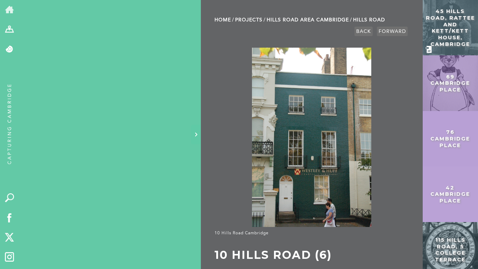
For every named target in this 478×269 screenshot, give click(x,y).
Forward (392, 31)
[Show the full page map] (9, 30)
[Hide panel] (196, 134)
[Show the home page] (9, 10)
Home (223, 20)
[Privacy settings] (9, 50)
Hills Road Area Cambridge (308, 20)
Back (363, 31)
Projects (248, 20)
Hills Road (369, 20)
